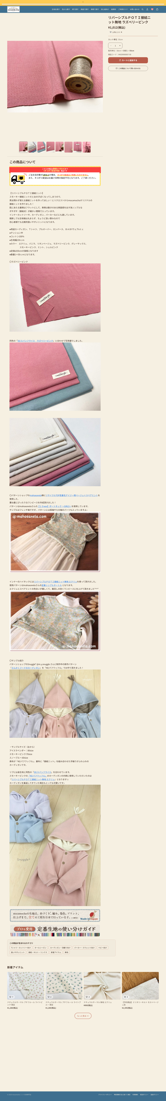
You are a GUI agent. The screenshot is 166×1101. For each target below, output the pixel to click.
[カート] (157, 9)
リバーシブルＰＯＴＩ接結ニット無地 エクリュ (55, 581)
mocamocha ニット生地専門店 (21, 1094)
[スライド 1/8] (23, 147)
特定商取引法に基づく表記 (122, 1094)
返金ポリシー (155, 1094)
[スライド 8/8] (87, 147)
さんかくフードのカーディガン (26, 667)
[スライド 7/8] (78, 147)
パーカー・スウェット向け (84, 947)
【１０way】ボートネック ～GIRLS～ (54, 506)
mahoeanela (36, 495)
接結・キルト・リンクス (37, 952)
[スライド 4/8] (50, 147)
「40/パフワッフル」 (37, 775)
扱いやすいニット (18, 952)
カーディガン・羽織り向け (60, 947)
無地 (66, 952)
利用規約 (135, 1094)
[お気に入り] (152, 9)
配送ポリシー (144, 1094)
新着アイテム (56, 952)
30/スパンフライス (42, 772)
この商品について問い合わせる (129, 68)
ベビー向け (102, 947)
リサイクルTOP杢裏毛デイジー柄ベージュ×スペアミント (72, 495)
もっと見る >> (83, 1015)
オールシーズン (40, 947)
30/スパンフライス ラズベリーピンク (35, 340)
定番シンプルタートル (52, 585)
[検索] (142, 9)
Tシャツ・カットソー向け (21, 947)
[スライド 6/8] (68, 147)
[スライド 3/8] (41, 147)
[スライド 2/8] (32, 147)
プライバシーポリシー (105, 1094)
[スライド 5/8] (59, 147)
